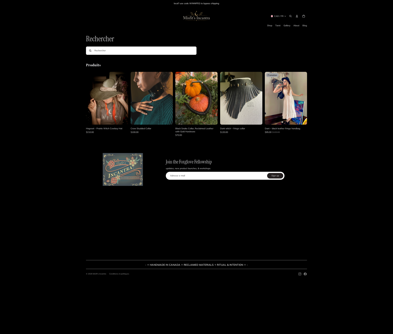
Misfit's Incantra (99, 274)
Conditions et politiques (119, 274)
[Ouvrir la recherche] (290, 16)
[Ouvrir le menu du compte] (297, 16)
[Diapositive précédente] (90, 98)
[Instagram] (300, 274)
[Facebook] (305, 274)
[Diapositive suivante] (123, 98)
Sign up (275, 175)
